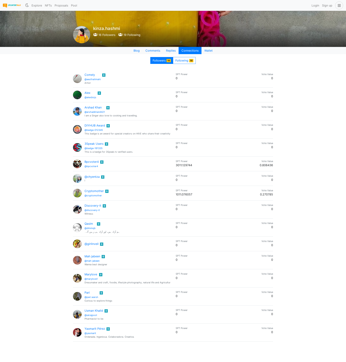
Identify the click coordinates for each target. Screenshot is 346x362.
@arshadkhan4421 (95, 112)
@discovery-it (92, 210)
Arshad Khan (93, 107)
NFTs (48, 5)
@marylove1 (91, 279)
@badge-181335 (94, 148)
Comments (152, 50)
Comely (90, 75)
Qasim (89, 223)
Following (184, 60)
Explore (37, 5)
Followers (161, 60)
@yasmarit (90, 333)
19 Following (131, 35)
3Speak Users (94, 143)
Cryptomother (94, 191)
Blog (137, 50)
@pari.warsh (91, 297)
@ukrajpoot (91, 315)
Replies (171, 50)
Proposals (61, 5)
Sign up (327, 5)
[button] (338, 5)
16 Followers (106, 35)
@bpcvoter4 (91, 166)
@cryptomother (93, 195)
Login (315, 5)
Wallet (208, 50)
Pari (87, 292)
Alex (87, 93)
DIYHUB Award (95, 125)
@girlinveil (92, 244)
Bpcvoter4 (92, 161)
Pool (74, 5)
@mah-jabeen (92, 260)
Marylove (91, 274)
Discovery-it (93, 205)
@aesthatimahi (93, 79)
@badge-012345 (94, 130)
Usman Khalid (94, 310)
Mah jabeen (92, 256)
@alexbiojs (90, 97)
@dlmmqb (90, 228)
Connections (190, 50)
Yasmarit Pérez (95, 328)
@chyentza (92, 176)
